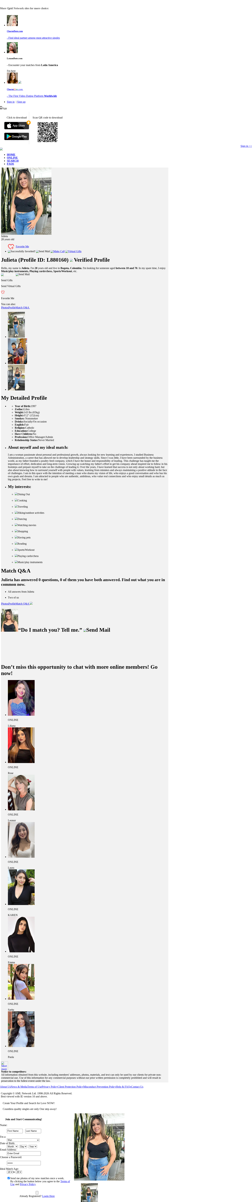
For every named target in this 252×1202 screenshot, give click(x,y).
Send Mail (44, 251)
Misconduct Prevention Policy (99, 1086)
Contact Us (137, 1086)
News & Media (19, 1086)
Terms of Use (34, 1086)
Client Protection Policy (70, 1086)
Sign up (21, 101)
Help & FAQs (123, 1086)
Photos (4, 307)
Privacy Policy (50, 1086)
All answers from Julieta (21, 591)
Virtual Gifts (74, 251)
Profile (12, 307)
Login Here (48, 1196)
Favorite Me (22, 246)
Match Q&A (23, 307)
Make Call (59, 251)
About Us (5, 1086)
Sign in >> (246, 146)
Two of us (13, 597)
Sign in (11, 101)
